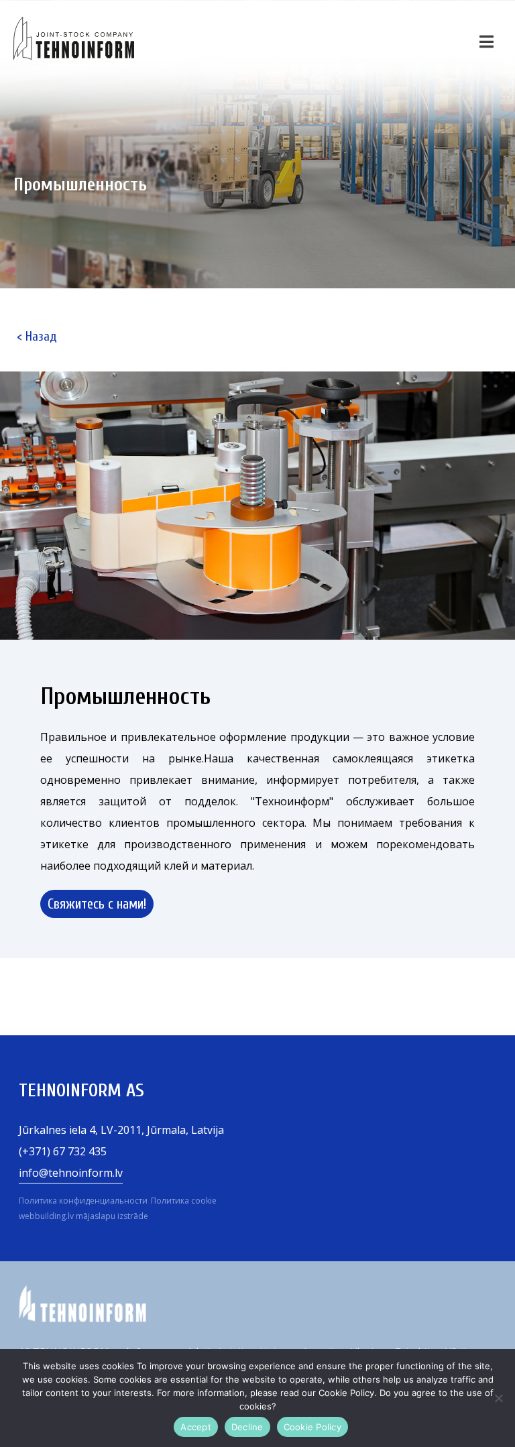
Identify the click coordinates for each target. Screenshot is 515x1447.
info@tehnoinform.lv (71, 1172)
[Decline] (498, 1398)
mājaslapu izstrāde (112, 1216)
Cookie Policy (312, 1427)
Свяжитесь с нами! (97, 904)
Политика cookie (184, 1200)
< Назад (37, 336)
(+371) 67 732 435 (63, 1151)
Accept (195, 1427)
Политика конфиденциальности (83, 1200)
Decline (247, 1427)
